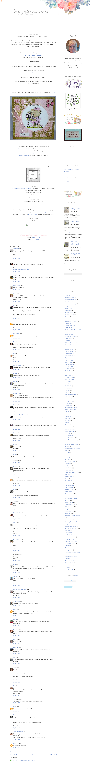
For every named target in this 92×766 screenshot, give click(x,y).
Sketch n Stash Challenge (24, 148)
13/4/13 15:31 (16, 419)
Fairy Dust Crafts (69, 379)
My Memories (68, 465)
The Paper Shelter (69, 539)
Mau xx (15, 619)
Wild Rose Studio (69, 563)
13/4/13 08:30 (16, 258)
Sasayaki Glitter (69, 502)
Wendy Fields (67, 181)
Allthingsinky (16, 601)
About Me (25, 23)
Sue (14, 305)
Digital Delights (69, 362)
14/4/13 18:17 (16, 597)
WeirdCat (15, 629)
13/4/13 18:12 (16, 474)
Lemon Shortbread (70, 431)
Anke (14, 444)
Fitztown (67, 381)
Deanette (15, 743)
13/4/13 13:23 (16, 389)
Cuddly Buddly (68, 338)
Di (13, 686)
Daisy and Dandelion (70, 342)
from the (67, 392)
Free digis (67, 390)
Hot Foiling (68, 403)
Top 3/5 (37, 25)
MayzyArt (67, 452)
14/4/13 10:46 (16, 535)
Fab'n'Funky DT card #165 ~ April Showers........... (75, 255)
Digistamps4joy (69, 360)
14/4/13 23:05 (16, 625)
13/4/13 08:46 (16, 281)
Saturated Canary (69, 506)
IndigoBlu (67, 411)
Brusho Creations (69, 312)
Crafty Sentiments (70, 334)
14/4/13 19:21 (16, 615)
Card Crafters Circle (24, 155)
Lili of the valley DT (70, 437)
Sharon (15, 293)
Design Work (39, 23)
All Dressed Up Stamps (71, 304)
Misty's (15, 381)
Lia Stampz (68, 433)
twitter (36, 235)
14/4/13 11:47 (16, 551)
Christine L (16, 248)
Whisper (15, 373)
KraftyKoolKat (17, 539)
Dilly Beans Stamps (70, 364)
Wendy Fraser (16, 423)
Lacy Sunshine (68, 427)
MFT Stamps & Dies (70, 461)
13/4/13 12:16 (16, 377)
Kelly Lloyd (16, 647)
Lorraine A (16, 714)
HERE (54, 92)
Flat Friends (68, 386)
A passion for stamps (70, 299)
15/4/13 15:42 (16, 663)
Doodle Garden (69, 368)
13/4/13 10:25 (16, 349)
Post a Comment (14, 751)
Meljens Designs (69, 455)
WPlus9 (67, 567)
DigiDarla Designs (69, 355)
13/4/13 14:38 (16, 411)
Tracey (15, 576)
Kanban (67, 422)
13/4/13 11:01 (16, 361)
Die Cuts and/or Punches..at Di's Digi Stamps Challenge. (75, 208)
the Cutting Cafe (69, 535)
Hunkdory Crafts (69, 405)
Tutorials (67, 545)
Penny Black (68, 470)
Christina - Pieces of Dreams (20, 322)
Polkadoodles (68, 491)
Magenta (67, 446)
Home (16, 23)
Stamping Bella (69, 519)
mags (14, 501)
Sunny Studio (68, 532)
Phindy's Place (69, 476)
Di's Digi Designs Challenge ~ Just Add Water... (75, 221)
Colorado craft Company (71, 321)
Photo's (67, 478)
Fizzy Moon (68, 383)
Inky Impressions (69, 414)
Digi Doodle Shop (69, 353)
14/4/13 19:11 (16, 605)
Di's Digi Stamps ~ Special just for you (21, 188)
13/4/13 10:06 (16, 338)
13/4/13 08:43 (16, 271)
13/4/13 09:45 (16, 318)
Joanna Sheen (68, 416)
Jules (14, 667)
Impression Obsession (70, 409)
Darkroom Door (69, 345)
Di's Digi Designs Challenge (33, 55)
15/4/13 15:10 (16, 653)
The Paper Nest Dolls (70, 537)
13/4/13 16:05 (16, 429)
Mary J (15, 341)
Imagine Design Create (71, 407)
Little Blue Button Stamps (72, 440)
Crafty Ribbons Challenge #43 (29, 153)
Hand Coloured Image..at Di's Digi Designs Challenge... (75, 243)
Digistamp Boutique (70, 358)
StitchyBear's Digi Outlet (71, 528)
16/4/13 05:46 (16, 711)
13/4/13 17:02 (16, 450)
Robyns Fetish (68, 496)
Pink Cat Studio (69, 483)
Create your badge (68, 186)
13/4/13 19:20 (16, 497)
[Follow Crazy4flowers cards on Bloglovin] (70, 581)
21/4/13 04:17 (16, 728)
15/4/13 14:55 (16, 643)
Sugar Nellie (68, 530)
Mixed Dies (68, 463)
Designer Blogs (49, 764)
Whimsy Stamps (69, 550)
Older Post (53, 754)
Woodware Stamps (70, 565)
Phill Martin (68, 474)
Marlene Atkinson (17, 365)
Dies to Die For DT (70, 351)
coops (14, 477)
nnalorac (15, 275)
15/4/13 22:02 (16, 682)
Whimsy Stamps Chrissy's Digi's (73, 552)
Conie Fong (68, 323)
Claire (14, 405)
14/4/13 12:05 (16, 560)
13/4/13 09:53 (16, 330)
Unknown (15, 609)
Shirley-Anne (16, 393)
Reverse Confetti (69, 494)
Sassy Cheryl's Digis (70, 504)
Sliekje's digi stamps (70, 509)
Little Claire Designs (70, 442)
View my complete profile (72, 70)
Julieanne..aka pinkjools (19, 414)
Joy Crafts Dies (69, 418)
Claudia (15, 522)
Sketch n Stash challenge (37, 166)
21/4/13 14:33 (16, 739)
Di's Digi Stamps (46, 212)
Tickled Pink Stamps (70, 543)
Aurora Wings (68, 308)
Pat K (14, 564)
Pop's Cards (16, 333)
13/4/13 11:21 (16, 369)
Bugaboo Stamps (69, 314)
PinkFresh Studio (69, 489)
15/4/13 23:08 (16, 695)
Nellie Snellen (68, 468)
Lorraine (15, 466)
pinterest (44, 235)
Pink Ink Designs (69, 487)
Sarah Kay (67, 500)
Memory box (68, 457)
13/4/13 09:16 (16, 289)
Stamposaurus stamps (70, 526)
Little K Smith (16, 512)
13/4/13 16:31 (16, 440)
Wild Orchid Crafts (69, 560)
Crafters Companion (70, 325)
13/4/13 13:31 (16, 401)
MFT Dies (67, 459)
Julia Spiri (67, 420)
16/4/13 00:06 (16, 703)
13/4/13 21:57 (16, 509)
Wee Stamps (68, 547)
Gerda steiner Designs (71, 394)
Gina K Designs (69, 396)
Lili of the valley (69, 435)
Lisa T (14, 639)
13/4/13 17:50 (16, 462)
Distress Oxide (69, 366)
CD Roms (67, 317)
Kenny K (67, 424)
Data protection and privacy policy (63, 23)
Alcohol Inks (68, 301)
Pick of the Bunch (69, 481)
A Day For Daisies (69, 297)
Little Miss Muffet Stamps (72, 444)
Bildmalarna (68, 310)
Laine (14, 353)
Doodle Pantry (68, 370)
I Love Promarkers (29, 151)
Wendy (73, 56)
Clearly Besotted (69, 319)
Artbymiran (68, 306)
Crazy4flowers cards (31, 11)
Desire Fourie (16, 262)
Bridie (14, 706)
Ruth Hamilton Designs (71, 498)
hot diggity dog (69, 401)
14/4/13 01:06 (16, 519)
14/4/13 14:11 (16, 572)
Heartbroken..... (68, 233)
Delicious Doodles (69, 347)
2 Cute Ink (67, 295)
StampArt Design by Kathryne (72, 515)
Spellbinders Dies (69, 511)
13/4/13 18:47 (16, 485)
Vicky (14, 454)
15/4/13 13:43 (16, 635)
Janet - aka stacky (18, 731)
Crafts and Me (68, 327)
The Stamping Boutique (71, 541)
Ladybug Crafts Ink (70, 429)
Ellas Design (68, 375)
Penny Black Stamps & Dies (72, 472)
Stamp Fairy (68, 513)
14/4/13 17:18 (16, 586)
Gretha (15, 657)
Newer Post (13, 754)
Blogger (76, 575)
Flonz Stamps (68, 388)
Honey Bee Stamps (70, 399)
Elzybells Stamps (69, 377)
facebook (29, 235)
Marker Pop (33, 73)
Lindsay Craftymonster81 (19, 589)
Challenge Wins (50, 25)
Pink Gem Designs (69, 485)
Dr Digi (67, 373)
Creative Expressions (70, 336)
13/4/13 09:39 (16, 301)
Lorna (14, 433)
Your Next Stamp (69, 569)
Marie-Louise (16, 285)
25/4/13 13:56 (16, 747)
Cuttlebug (67, 340)
